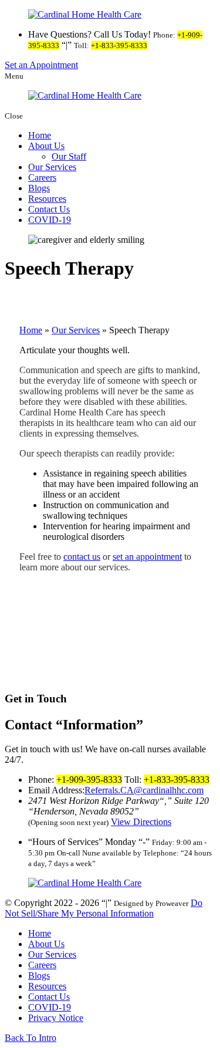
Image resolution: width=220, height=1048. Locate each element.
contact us (81, 557)
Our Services (52, 167)
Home (39, 135)
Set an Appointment (41, 65)
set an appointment (147, 557)
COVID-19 (49, 220)
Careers (42, 177)
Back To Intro (30, 1038)
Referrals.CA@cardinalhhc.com (144, 790)
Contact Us (49, 209)
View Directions (141, 822)
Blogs (39, 188)
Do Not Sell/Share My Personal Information (103, 908)
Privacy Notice (55, 1018)
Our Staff (69, 156)
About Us (46, 146)
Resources (47, 199)
